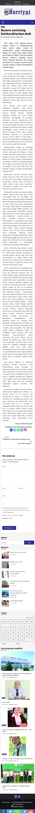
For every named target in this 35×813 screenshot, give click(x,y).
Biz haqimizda (26, 4)
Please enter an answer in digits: (13, 515)
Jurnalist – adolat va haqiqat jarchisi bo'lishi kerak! (17, 758)
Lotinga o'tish (17, 4)
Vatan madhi (6, 702)
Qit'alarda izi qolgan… (25, 442)
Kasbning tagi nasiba (16, 600)
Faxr (3, 698)
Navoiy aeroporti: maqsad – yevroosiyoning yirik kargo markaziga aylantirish (16, 674)
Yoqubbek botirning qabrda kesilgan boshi (16, 438)
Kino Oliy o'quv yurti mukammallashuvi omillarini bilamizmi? (18, 593)
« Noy (4, 643)
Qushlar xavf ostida (16, 562)
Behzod (13, 37)
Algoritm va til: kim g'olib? (18, 552)
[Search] (32, 22)
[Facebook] (11, 430)
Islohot (4, 669)
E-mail (20, 488)
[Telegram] (21, 430)
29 (13, 640)
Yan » (18, 643)
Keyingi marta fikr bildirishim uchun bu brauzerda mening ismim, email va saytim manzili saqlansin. (16, 510)
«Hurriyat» (7, 802)
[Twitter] (14, 430)
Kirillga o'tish (8, 4)
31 (22, 640)
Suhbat (4, 754)
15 (13, 632)
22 (13, 636)
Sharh (4, 466)
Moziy (2, 27)
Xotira (4, 725)
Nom (4, 488)
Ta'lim (4, 781)
